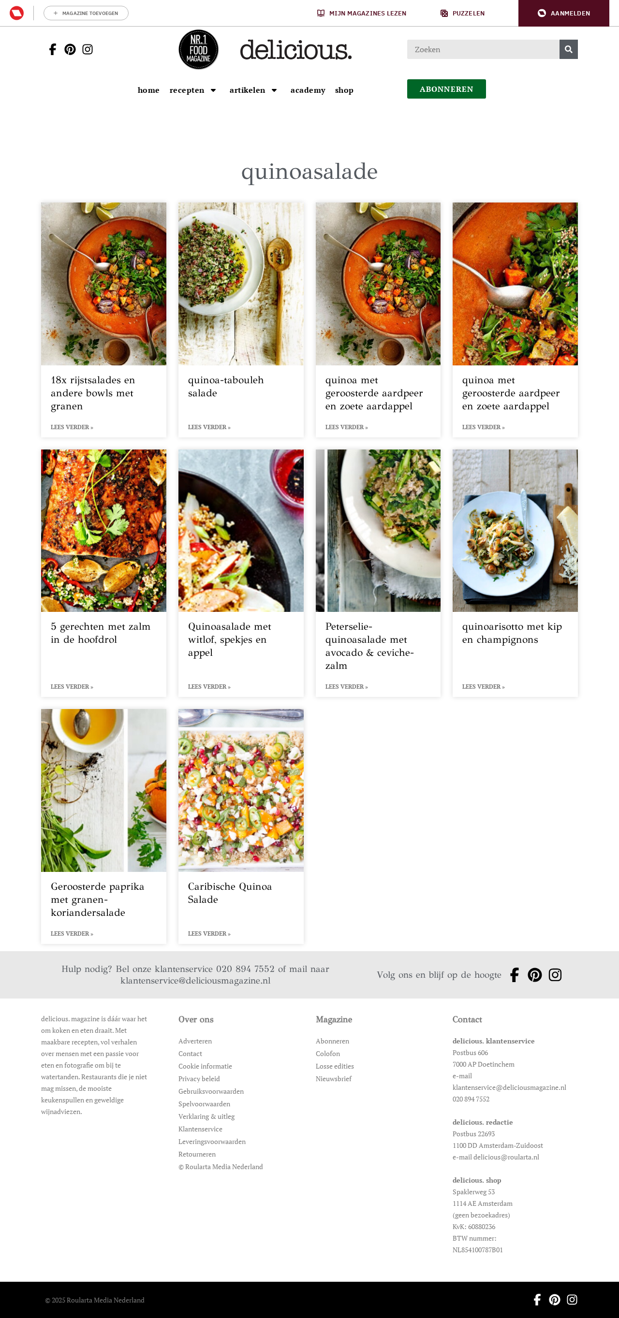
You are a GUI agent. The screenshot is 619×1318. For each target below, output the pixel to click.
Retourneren (197, 1154)
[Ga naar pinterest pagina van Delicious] (67, 49)
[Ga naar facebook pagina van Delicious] (50, 49)
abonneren (447, 89)
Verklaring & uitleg (206, 1116)
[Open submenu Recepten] (213, 90)
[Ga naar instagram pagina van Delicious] (84, 49)
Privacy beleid (199, 1078)
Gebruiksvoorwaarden (211, 1091)
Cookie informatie (205, 1066)
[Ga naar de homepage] (198, 49)
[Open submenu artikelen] (274, 90)
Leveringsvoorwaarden (212, 1141)
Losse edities (335, 1066)
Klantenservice (200, 1128)
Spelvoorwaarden (204, 1103)
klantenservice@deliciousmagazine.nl (195, 980)
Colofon (328, 1053)
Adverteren (195, 1040)
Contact (190, 1053)
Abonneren (332, 1040)
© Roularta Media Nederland (220, 1166)
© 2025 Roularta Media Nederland (95, 1299)
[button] (563, 13)
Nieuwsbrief (334, 1078)
